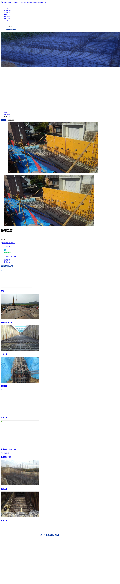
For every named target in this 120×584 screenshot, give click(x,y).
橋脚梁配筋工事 (6, 322)
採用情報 (7, 16)
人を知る (7, 12)
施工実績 (7, 18)
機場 (2, 291)
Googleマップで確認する (9, 567)
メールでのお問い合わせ (50, 535)
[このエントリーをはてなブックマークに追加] (5, 251)
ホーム (6, 8)
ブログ (6, 21)
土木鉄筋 (3, 120)
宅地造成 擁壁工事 (8, 449)
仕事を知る (7, 10)
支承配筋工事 (6, 457)
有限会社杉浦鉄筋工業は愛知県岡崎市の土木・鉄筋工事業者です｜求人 (23, 578)
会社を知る (7, 14)
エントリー (7, 33)
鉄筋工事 (4, 354)
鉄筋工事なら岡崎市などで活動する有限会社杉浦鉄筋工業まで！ (93, 538)
